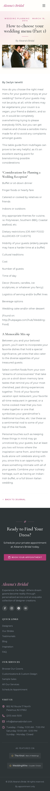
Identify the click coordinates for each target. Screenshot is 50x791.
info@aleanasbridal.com (19, 721)
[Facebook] (4, 608)
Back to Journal (15, 499)
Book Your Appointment (27, 557)
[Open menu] (44, 5)
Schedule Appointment (14, 689)
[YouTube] (25, 608)
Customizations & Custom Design (19, 674)
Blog (4, 641)
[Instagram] (11, 608)
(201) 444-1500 (14, 715)
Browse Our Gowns (12, 669)
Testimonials (8, 636)
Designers (7, 626)
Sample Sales (9, 679)
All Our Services (10, 684)
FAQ (4, 652)
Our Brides (8, 631)
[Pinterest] (18, 608)
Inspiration (7, 647)
